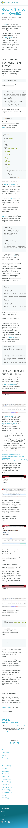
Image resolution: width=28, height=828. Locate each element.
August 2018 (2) (6, 768)
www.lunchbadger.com (8, 713)
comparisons (5, 752)
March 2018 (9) (6, 776)
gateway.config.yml (9, 416)
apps (3, 45)
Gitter (2, 814)
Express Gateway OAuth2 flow (10, 423)
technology (5, 758)
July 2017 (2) (5, 798)
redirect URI (12, 337)
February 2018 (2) (6, 779)
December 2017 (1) (7, 784)
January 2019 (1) (6, 766)
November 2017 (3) (7, 787)
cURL (5, 383)
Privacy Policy (4, 815)
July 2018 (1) (5, 771)
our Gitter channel (20, 725)
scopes (8, 45)
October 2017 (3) (6, 790)
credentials (13, 255)
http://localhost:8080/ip (10, 184)
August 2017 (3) (6, 795)
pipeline (4, 127)
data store (4, 216)
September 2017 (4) (7, 792)
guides (4, 755)
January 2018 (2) (6, 782)
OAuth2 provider (9, 37)
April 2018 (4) (5, 774)
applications (11, 198)
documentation (6, 707)
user (8, 195)
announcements (6, 749)
